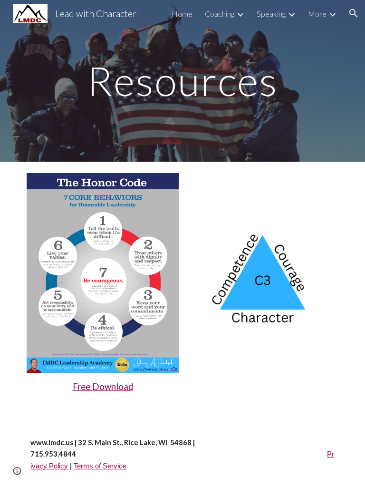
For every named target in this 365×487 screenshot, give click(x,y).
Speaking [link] (271, 13)
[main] (182, 81)
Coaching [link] (219, 13)
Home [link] (182, 13)
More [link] (317, 13)
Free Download (103, 386)
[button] (353, 13)
